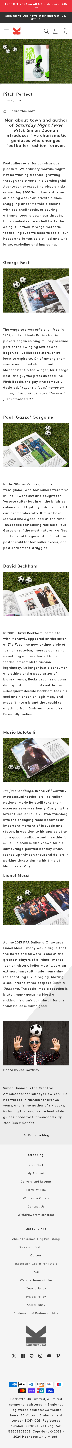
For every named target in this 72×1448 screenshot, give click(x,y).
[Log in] (55, 31)
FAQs (36, 1272)
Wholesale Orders (36, 1198)
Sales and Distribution (35, 1247)
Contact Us (36, 1206)
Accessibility (36, 1305)
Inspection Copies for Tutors (36, 1263)
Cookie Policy (36, 1288)
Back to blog (38, 1135)
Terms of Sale (36, 1189)
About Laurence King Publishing (36, 1239)
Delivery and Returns (36, 1181)
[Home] (17, 31)
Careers (36, 1255)
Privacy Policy (36, 1296)
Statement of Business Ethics (36, 1313)
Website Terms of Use (36, 1280)
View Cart (36, 1165)
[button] (6, 31)
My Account (36, 1173)
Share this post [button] (22, 111)
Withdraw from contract (36, 1214)
